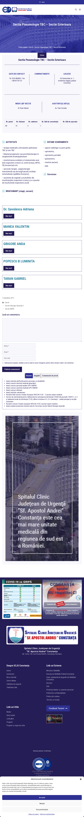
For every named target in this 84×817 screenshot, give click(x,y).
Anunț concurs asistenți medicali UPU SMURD (22, 388)
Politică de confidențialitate (47, 814)
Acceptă (42, 798)
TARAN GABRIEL (14, 278)
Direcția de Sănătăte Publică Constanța (60, 674)
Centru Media (11, 681)
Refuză (42, 804)
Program (10, 722)
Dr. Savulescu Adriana (18, 209)
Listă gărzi (10, 719)
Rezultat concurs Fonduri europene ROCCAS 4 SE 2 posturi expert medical (31, 404)
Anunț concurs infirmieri (14, 390)
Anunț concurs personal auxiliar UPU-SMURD (21, 386)
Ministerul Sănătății (53, 671)
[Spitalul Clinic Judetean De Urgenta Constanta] (17, 9)
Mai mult (9, 216)
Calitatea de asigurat (14, 684)
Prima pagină (22, 47)
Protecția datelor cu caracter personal (59, 690)
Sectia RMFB (9, 309)
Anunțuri (49, 683)
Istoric (9, 671)
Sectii (31, 47)
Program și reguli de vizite (16, 725)
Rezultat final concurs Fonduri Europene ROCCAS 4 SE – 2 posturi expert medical (34, 395)
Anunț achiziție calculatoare (15, 392)
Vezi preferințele (42, 810)
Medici (9, 712)
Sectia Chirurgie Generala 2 (14, 306)
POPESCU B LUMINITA (19, 261)
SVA (47, 686)
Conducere (10, 674)
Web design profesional (38, 751)
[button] (81, 779)
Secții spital (11, 715)
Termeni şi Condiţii (52, 700)
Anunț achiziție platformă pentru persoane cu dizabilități (25, 381)
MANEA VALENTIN (16, 226)
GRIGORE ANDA (14, 244)
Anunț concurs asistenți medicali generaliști (21, 383)
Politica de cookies (33, 814)
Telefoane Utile (12, 687)
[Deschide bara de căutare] (76, 10)
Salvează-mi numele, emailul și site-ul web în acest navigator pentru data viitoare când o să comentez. (39, 363)
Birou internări (11, 677)
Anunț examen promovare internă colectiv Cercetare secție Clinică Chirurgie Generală (35, 406)
